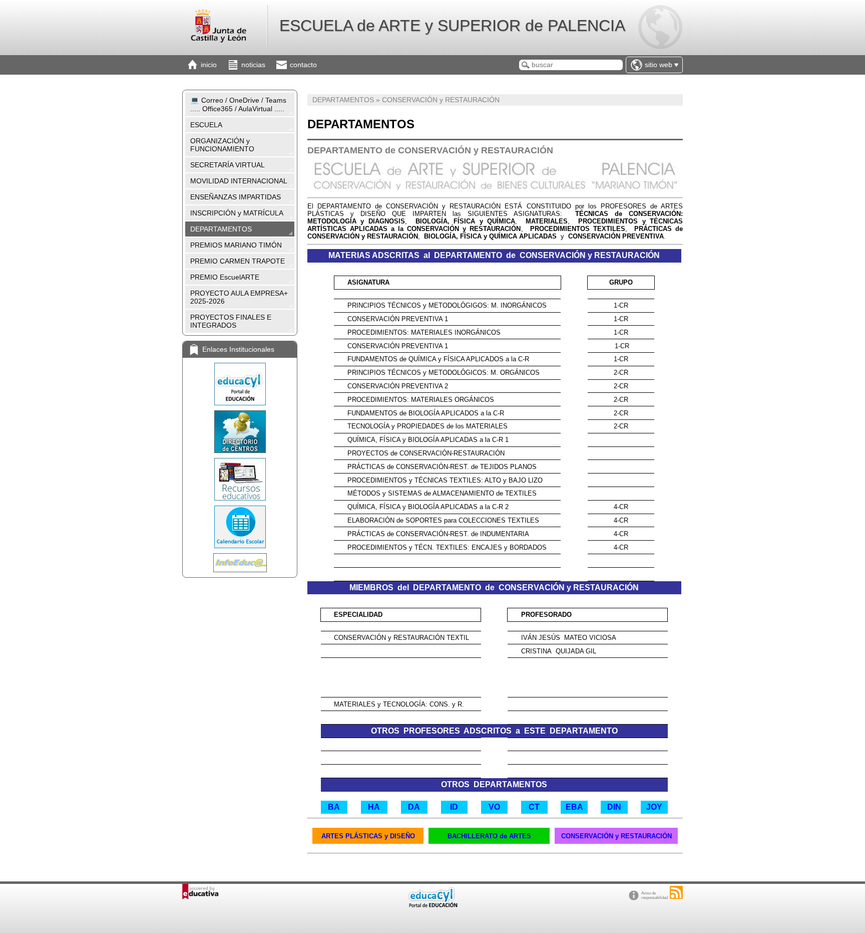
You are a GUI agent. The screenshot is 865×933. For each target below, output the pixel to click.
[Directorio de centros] (240, 431)
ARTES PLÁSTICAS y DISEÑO (368, 836)
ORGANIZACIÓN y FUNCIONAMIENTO (222, 145)
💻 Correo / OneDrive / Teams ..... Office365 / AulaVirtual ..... (238, 104)
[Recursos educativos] (240, 479)
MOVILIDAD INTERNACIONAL (238, 181)
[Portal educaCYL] (240, 384)
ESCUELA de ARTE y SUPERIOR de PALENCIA (452, 26)
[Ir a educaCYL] (432, 905)
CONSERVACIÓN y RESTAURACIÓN (616, 836)
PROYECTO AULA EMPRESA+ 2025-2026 (239, 297)
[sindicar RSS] (676, 892)
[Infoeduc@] (240, 562)
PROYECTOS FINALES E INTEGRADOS (230, 321)
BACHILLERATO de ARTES (489, 836)
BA (334, 807)
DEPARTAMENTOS (221, 229)
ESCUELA (206, 125)
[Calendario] (240, 527)
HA (374, 807)
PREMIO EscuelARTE (224, 277)
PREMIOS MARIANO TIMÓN (236, 245)
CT (534, 807)
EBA (574, 807)
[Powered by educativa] (200, 891)
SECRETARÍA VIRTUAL (227, 165)
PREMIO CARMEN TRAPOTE (237, 261)
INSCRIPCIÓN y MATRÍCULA (236, 213)
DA (414, 807)
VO (494, 807)
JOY (654, 807)
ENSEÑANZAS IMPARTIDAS (235, 197)
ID (454, 807)
